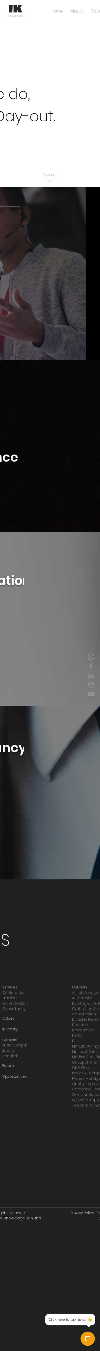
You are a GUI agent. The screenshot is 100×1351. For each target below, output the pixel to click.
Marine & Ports (85, 1051)
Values (8, 1018)
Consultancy (13, 1008)
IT (73, 1040)
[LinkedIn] (91, 675)
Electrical (80, 1024)
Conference (13, 992)
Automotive (82, 997)
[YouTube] (91, 694)
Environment (83, 1030)
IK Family (10, 1029)
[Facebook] (91, 666)
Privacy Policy (82, 1212)
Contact (10, 1039)
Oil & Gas (80, 1067)
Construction (84, 1014)
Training (9, 997)
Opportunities (14, 1076)
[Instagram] (91, 685)
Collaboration (15, 1003)
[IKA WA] (91, 657)
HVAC (77, 1035)
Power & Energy (86, 1073)
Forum (8, 1065)
